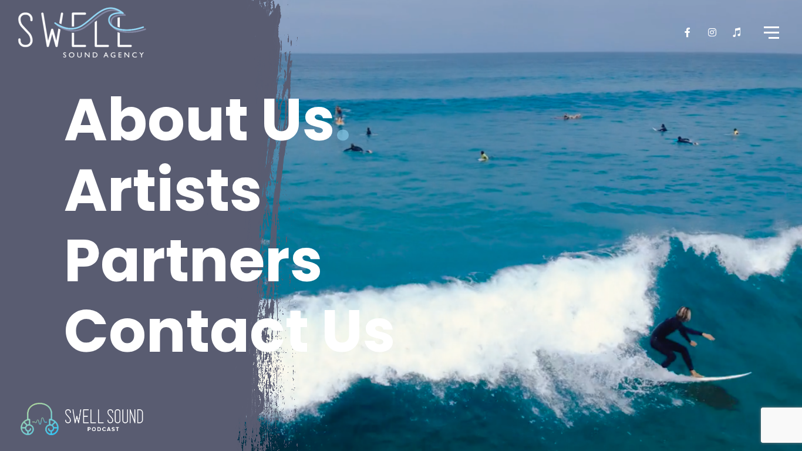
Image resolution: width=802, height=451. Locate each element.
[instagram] (713, 32)
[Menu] (770, 31)
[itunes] (737, 32)
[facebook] (688, 32)
